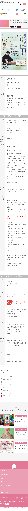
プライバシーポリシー (7, 485)
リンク (2, 489)
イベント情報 (6, 10)
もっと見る (14, 455)
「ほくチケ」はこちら (15, 296)
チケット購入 (22, 10)
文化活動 (5, 14)
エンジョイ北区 (22, 14)
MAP (7, 503)
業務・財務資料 (5, 474)
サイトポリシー (5, 481)
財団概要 (3, 471)
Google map (11, 132)
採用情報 (3, 478)
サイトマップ (4, 492)
